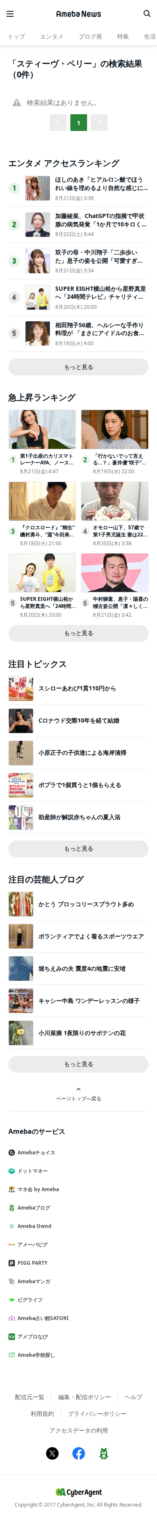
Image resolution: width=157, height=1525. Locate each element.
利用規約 (42, 1413)
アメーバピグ (33, 1244)
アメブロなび (33, 1336)
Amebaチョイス (36, 1152)
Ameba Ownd (34, 1226)
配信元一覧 (29, 1397)
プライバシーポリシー (97, 1413)
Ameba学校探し (36, 1354)
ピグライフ (30, 1299)
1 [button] (78, 123)
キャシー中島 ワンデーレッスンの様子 (89, 1001)
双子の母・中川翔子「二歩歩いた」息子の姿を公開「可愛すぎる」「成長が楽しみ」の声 (96, 260)
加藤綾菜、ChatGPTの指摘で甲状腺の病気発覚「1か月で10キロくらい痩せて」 (101, 224)
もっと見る (78, 367)
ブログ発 (90, 36)
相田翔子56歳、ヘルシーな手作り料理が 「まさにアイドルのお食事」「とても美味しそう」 (99, 333)
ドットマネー (33, 1170)
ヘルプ (133, 1397)
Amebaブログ (34, 1207)
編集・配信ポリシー (84, 1397)
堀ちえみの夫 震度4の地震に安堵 (82, 968)
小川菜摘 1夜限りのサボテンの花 (82, 1033)
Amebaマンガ (34, 1281)
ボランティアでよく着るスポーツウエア (91, 936)
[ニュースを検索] (147, 14)
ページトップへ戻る (78, 1098)
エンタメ (52, 36)
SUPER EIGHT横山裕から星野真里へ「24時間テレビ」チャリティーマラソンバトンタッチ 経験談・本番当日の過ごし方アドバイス (100, 300)
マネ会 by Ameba (38, 1189)
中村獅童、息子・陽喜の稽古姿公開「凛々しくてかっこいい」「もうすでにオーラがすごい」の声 (120, 609)
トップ (16, 36)
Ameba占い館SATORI (43, 1318)
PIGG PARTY (32, 1262)
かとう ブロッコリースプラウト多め (86, 904)
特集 (123, 36)
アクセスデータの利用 (78, 1430)
